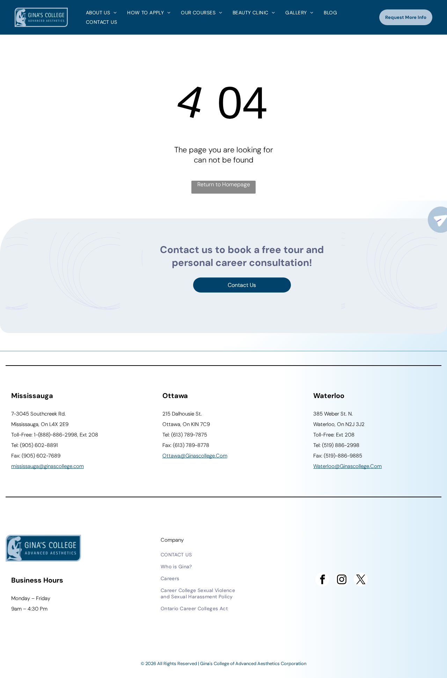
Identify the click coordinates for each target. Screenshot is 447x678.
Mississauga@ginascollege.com (47, 466)
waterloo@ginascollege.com (347, 466)
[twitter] (361, 580)
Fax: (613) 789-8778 (185, 445)
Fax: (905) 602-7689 (35, 455)
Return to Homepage (223, 184)
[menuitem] (99, 12)
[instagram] (342, 580)
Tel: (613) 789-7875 (184, 434)
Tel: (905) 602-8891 (34, 445)
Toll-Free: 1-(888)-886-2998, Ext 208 (54, 434)
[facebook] (322, 580)
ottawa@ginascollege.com (194, 455)
